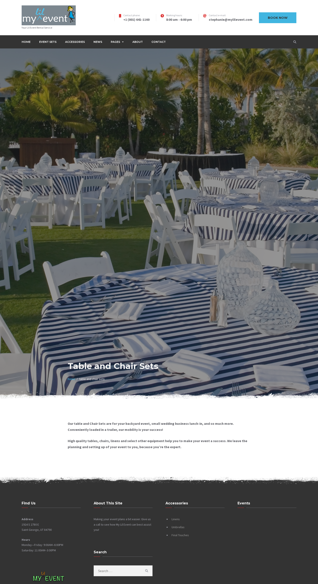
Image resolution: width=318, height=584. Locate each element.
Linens (176, 519)
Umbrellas (178, 527)
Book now (277, 18)
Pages (115, 41)
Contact (158, 41)
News (97, 41)
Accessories (75, 41)
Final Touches (180, 535)
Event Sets (47, 41)
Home (26, 41)
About (137, 41)
